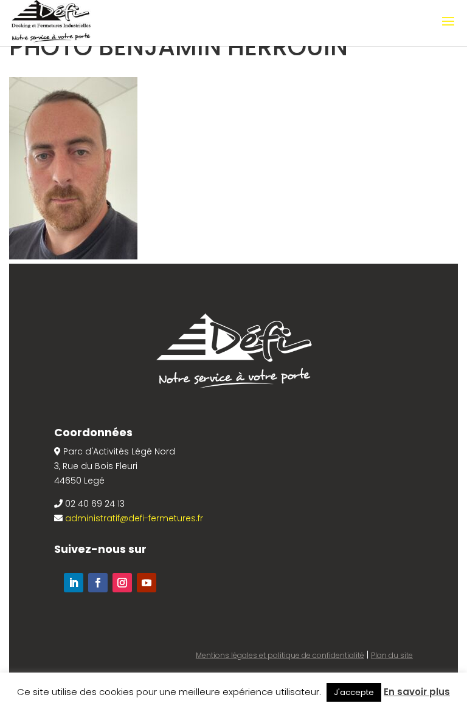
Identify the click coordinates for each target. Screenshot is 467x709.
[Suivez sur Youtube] (146, 582)
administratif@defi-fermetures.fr (134, 518)
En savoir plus (417, 691)
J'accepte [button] (354, 692)
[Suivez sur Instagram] (122, 582)
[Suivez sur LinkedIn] (73, 582)
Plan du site (392, 655)
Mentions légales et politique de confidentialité (280, 655)
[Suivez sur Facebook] (98, 582)
